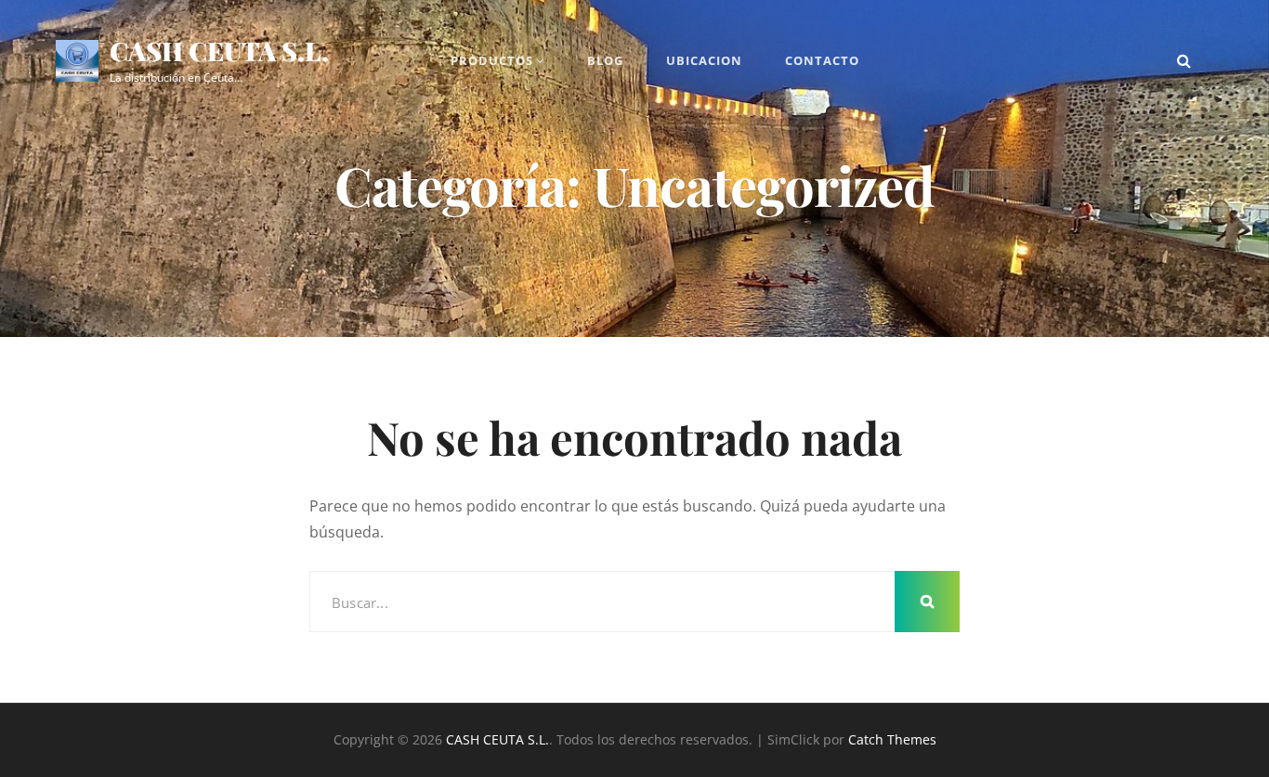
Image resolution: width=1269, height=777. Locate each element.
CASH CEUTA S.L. (219, 50)
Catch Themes (892, 739)
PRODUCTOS (492, 60)
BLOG (605, 60)
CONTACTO (822, 60)
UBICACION (704, 60)
